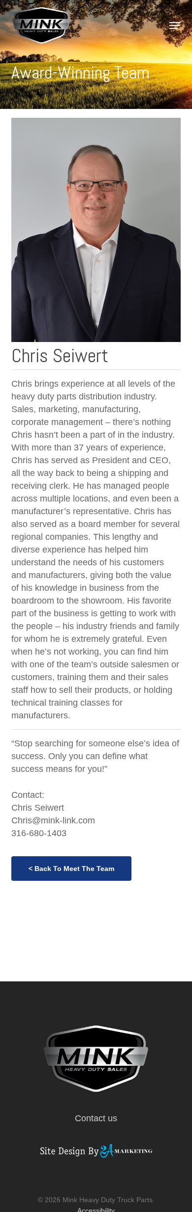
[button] (174, 25)
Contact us (96, 1118)
